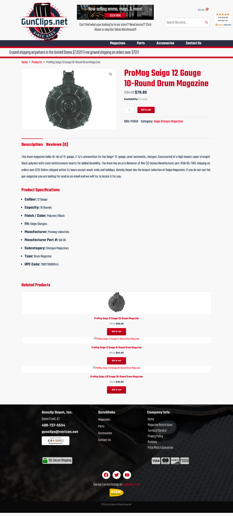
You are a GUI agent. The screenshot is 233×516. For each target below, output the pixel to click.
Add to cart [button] (116, 331)
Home (151, 419)
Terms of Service (157, 431)
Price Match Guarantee (160, 448)
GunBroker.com (131, 485)
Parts (141, 43)
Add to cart (146, 110)
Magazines (117, 43)
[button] (110, 74)
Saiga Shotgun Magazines (168, 121)
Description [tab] (32, 144)
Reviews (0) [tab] (57, 144)
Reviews (152, 442)
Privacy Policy (155, 436)
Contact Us (193, 43)
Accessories (165, 43)
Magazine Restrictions (160, 425)
